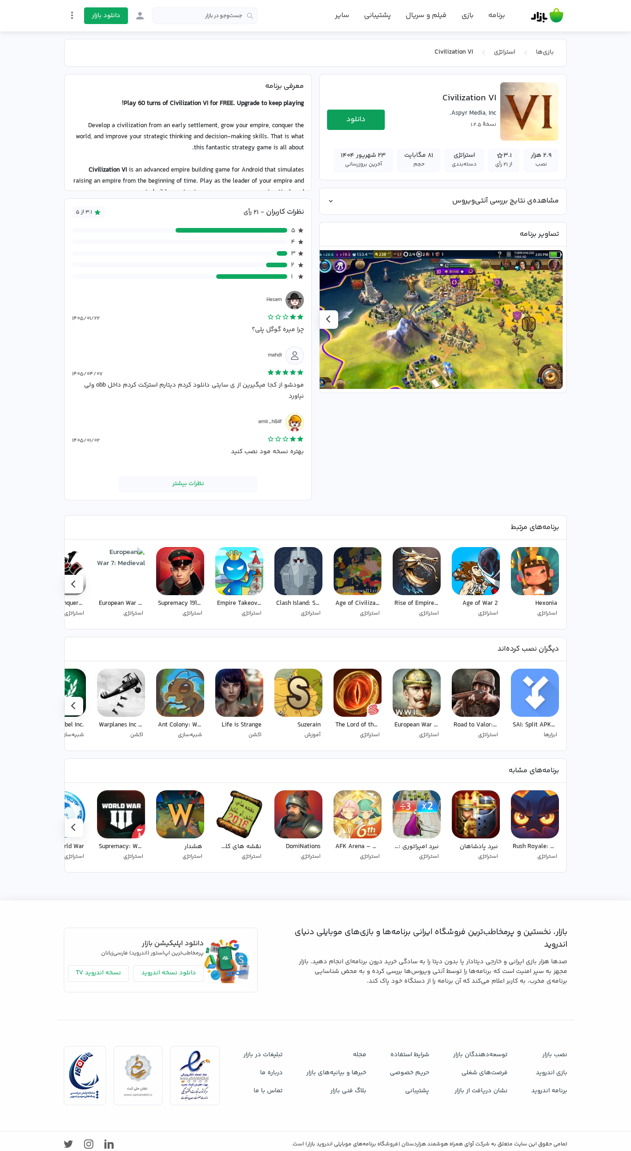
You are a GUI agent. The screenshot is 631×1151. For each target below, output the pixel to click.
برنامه (496, 15)
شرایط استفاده (409, 1055)
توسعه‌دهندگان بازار (480, 1055)
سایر (342, 15)
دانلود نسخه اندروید (168, 973)
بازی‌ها (545, 52)
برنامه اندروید (549, 1091)
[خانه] (547, 15)
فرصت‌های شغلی (484, 1073)
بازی (467, 15)
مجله (359, 1055)
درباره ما (271, 1073)
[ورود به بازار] (140, 15)
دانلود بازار (106, 16)
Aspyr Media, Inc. (472, 113)
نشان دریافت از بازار (481, 1091)
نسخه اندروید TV (98, 973)
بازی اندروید (551, 1073)
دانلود (355, 119)
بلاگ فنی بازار (348, 1091)
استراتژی (504, 52)
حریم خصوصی (409, 1073)
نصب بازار (554, 1055)
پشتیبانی (377, 15)
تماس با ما (268, 1091)
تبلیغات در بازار (263, 1055)
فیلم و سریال (426, 15)
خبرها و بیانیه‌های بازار (336, 1073)
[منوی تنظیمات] (72, 15)
